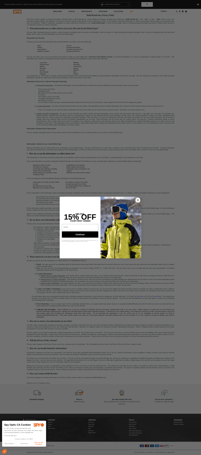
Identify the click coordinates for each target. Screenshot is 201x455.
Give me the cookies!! (39, 443)
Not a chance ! (9, 443)
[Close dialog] (137, 200)
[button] (4, 451)
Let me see (24, 443)
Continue (80, 234)
